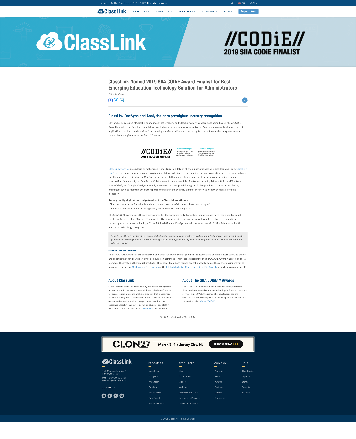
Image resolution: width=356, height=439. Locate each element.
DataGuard (154, 398)
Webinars (183, 387)
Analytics (153, 376)
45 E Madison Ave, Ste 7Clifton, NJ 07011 (114, 372)
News (217, 376)
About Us (219, 371)
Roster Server (156, 392)
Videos (182, 381)
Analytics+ (154, 381)
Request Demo (248, 11)
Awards (218, 381)
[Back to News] (235, 100)
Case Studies (185, 376)
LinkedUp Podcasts (188, 392)
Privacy (246, 392)
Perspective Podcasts (190, 398)
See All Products (157, 403)
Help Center (248, 371)
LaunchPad (154, 371)
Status (245, 381)
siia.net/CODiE (207, 301)
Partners (219, 387)
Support (246, 376)
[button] (349, 432)
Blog (181, 371)
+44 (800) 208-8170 (117, 380)
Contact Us (220, 398)
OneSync (153, 387)
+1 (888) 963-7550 (117, 377)
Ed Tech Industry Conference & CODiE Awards (191, 267)
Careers (218, 392)
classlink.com (146, 308)
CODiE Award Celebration (144, 267)
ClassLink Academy (188, 403)
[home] (111, 11)
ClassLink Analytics (119, 168)
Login (253, 3)
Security (246, 387)
